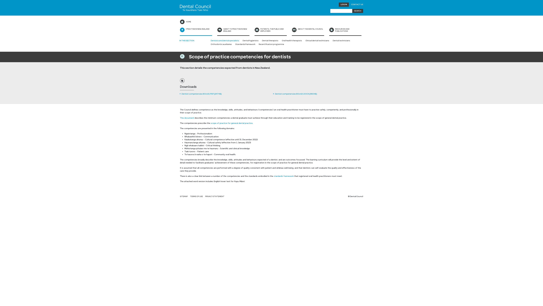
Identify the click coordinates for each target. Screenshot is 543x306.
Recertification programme (271, 44)
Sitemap (184, 196)
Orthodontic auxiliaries (221, 44)
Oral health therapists (292, 41)
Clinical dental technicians (317, 41)
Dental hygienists (250, 41)
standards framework (284, 176)
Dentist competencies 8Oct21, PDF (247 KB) (201, 94)
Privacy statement (214, 196)
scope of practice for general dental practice (232, 123)
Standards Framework (245, 44)
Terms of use (196, 196)
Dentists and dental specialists (225, 41)
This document (187, 118)
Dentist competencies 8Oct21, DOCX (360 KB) (296, 94)
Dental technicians (341, 41)
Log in (344, 5)
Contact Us (357, 5)
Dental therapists (270, 41)
